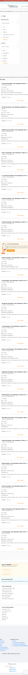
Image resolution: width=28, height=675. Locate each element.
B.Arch (4, 29)
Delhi (4, 50)
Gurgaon (5, 55)
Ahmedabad (6, 53)
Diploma (5, 32)
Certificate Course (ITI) (8, 34)
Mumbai (5, 61)
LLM (4, 27)
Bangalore (5, 58)
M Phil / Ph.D (6, 37)
